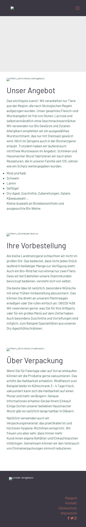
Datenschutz (67, 508)
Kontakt (71, 503)
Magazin (71, 498)
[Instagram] (75, 518)
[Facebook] (68, 518)
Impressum (69, 513)
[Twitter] (72, 518)
